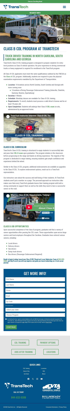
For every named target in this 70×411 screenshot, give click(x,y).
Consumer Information (52, 407)
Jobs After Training (23, 351)
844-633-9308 (18, 397)
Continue (11, 327)
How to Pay (26, 371)
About (43, 374)
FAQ (44, 371)
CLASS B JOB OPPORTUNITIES (16, 226)
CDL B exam (18, 153)
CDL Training (20, 342)
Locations (51, 351)
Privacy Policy (49, 322)
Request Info (35, 13)
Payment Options (48, 342)
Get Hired (26, 374)
